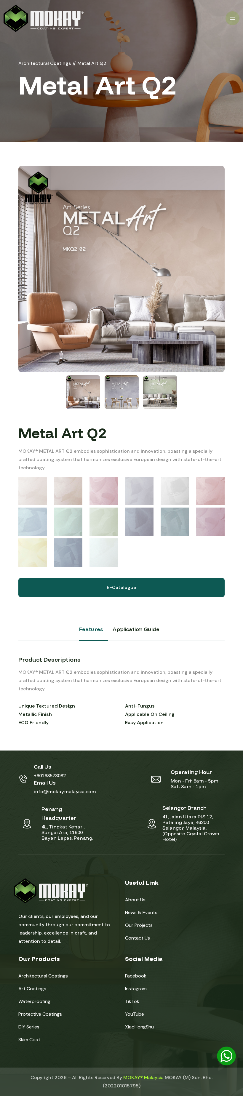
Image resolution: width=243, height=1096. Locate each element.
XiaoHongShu (139, 1027)
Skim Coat (29, 1039)
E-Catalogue (121, 587)
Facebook (135, 976)
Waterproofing (34, 1001)
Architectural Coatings (43, 976)
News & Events (141, 912)
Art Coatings (32, 988)
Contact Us (137, 938)
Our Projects (139, 925)
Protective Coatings (40, 1014)
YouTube (134, 1014)
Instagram (136, 988)
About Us (135, 900)
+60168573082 (50, 775)
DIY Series (28, 1027)
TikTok (132, 1001)
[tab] (83, 392)
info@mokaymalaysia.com (65, 791)
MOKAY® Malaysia (143, 1077)
